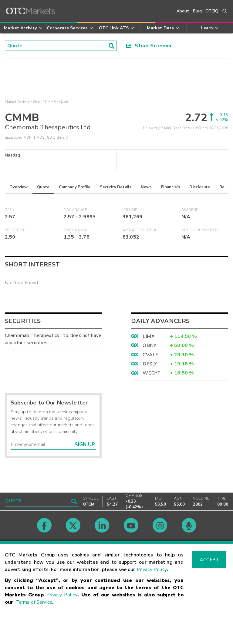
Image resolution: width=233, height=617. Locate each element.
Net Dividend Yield (199, 230)
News (146, 187)
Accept (209, 560)
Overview (18, 187)
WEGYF (151, 373)
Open (10, 210)
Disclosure (199, 187)
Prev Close (15, 230)
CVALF (150, 354)
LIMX (148, 336)
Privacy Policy (152, 569)
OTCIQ (211, 11)
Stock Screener (151, 45)
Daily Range (75, 210)
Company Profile (74, 187)
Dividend (190, 210)
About (183, 11)
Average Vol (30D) (139, 230)
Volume (130, 210)
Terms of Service (33, 602)
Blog (197, 11)
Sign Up (85, 444)
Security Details (115, 187)
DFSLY (150, 364)
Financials (170, 187)
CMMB (50, 101)
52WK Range (75, 230)
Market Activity (17, 101)
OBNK (150, 345)
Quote (43, 187)
